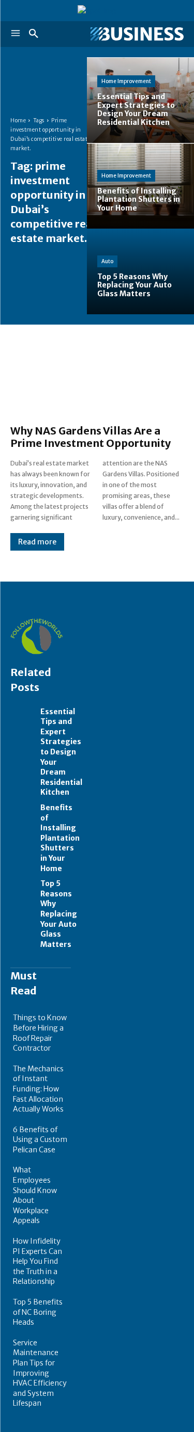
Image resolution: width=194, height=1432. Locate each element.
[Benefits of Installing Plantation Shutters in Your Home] (23, 811)
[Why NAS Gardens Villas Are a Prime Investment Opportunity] (97, 379)
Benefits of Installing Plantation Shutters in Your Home (60, 838)
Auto (107, 261)
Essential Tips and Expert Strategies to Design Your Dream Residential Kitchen (61, 752)
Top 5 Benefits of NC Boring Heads (38, 1312)
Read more (37, 541)
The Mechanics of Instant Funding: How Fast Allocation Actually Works (38, 1089)
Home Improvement (126, 81)
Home (18, 120)
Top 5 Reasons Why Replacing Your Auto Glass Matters (58, 914)
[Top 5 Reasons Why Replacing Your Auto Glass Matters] (23, 887)
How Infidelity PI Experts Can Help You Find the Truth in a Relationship (37, 1261)
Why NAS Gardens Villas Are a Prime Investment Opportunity (90, 436)
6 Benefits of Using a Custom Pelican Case (40, 1139)
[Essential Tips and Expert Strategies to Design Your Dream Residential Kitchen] (23, 716)
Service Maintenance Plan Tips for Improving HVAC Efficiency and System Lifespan (40, 1373)
